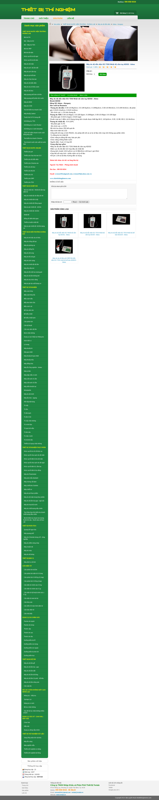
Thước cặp (27, 629)
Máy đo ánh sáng (29, 260)
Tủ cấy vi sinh (28, 436)
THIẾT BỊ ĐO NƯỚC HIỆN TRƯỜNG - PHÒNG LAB (79, 24)
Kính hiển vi (27, 341)
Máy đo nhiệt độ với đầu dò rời (33, 196)
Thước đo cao (28, 632)
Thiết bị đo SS (28, 174)
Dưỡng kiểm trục (29, 655)
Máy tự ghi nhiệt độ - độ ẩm (32, 207)
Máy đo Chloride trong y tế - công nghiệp (34, 538)
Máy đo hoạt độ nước (30, 504)
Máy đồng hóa (28, 363)
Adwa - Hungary (118, 24)
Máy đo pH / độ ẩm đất (31, 68)
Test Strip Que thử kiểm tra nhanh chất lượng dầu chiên (34, 513)
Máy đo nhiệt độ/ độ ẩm (31, 264)
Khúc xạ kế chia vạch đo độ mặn (34, 455)
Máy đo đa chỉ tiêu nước (31, 87)
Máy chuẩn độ (28, 547)
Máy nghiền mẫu (29, 745)
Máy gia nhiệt (28, 352)
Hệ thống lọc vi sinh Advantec (33, 129)
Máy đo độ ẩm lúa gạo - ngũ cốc (34, 501)
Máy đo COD (28, 106)
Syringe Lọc (28, 699)
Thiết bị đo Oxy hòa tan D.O (32, 155)
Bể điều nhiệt (28, 314)
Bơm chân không (29, 333)
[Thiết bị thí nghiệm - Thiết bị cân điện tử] (48, 9)
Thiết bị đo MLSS (29, 171)
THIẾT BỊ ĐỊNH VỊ (28, 558)
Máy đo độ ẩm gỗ (29, 663)
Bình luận (83, 95)
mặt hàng (127, 13)
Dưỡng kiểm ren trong (31, 644)
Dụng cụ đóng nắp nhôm (32, 730)
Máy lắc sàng (28, 741)
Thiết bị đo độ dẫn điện (31, 159)
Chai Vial (27, 722)
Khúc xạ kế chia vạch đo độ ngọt (34, 462)
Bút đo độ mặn (28, 52)
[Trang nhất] (50, 24)
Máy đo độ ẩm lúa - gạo (31, 667)
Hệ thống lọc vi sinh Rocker (32, 125)
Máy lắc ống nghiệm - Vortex (33, 367)
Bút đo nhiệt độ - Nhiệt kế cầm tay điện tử (34, 191)
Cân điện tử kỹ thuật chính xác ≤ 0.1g (33, 593)
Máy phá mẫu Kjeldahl (31, 478)
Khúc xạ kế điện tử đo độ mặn (33, 459)
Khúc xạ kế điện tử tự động (32, 470)
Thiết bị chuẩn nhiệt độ (31, 222)
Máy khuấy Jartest (29, 113)
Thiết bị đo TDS (29, 182)
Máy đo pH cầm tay (30, 71)
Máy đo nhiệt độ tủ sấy (31, 199)
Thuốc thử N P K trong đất (32, 117)
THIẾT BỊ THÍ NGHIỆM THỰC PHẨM (34, 447)
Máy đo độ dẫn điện (30, 83)
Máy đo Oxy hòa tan (30, 79)
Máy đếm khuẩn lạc (30, 386)
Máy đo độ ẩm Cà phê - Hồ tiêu (34, 678)
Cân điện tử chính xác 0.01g (33, 585)
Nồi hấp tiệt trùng (29, 402)
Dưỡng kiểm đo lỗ (29, 640)
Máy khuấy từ (28, 348)
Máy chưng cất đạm (30, 482)
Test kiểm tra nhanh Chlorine (33, 138)
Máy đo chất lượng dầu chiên (33, 508)
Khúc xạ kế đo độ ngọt (31, 56)
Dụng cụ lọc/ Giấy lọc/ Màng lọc (34, 337)
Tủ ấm (26, 409)
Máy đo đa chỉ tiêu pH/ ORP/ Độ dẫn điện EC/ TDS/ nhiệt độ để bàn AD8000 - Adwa (64, 260)
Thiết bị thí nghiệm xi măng (32, 749)
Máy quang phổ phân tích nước (34, 98)
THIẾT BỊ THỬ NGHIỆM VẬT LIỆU (33, 734)
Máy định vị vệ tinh (30, 562)
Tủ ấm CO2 (27, 417)
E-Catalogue (72, 95)
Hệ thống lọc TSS (29, 121)
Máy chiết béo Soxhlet (31, 485)
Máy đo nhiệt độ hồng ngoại (33, 203)
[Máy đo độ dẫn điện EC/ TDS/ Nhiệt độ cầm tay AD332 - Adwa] (67, 91)
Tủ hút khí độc (28, 440)
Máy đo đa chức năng (31, 279)
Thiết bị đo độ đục (29, 167)
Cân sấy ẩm (28, 686)
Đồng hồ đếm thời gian (31, 218)
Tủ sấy (26, 405)
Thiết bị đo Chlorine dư (31, 163)
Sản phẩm (57, 24)
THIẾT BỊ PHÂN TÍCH (29, 526)
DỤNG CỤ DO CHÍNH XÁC (31, 617)
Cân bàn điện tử (29, 610)
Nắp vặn (26, 726)
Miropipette (27, 390)
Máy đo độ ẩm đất (29, 671)
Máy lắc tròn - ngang (30, 398)
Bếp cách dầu (28, 299)
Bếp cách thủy (28, 291)
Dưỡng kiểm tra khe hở (31, 652)
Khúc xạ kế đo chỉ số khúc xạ (33, 451)
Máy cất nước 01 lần (30, 379)
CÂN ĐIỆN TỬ (27, 566)
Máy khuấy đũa (29, 360)
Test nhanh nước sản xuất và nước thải (34, 143)
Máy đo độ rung (29, 253)
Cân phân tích (28, 321)
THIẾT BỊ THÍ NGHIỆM (29, 287)
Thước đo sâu (28, 636)
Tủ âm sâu (27, 432)
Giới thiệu (25, 788)
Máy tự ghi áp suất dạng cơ (32, 283)
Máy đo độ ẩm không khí (31, 276)
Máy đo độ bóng (29, 554)
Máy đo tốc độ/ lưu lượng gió (33, 272)
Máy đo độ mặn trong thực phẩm (34, 497)
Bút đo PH (27, 37)
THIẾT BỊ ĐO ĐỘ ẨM (29, 659)
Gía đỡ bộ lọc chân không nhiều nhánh (33, 712)
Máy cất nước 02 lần (30, 382)
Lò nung (26, 344)
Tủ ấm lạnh (27, 413)
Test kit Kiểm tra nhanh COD (33, 110)
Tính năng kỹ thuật (57, 95)
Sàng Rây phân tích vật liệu (32, 737)
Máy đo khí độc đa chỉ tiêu (32, 237)
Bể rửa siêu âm (29, 310)
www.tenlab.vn (61, 795)
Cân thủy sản (28, 602)
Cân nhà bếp (28, 613)
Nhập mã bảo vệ (56, 202)
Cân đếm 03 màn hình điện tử (33, 606)
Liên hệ (24, 793)
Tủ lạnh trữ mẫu (29, 428)
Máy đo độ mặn (29, 64)
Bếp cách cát (28, 306)
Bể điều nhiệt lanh (30, 318)
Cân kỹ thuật (28, 325)
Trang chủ (25, 785)
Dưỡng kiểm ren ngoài (31, 648)
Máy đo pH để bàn (30, 75)
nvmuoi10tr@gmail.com (63, 792)
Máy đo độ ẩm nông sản (31, 682)
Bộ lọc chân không (30, 707)
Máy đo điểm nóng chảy (31, 543)
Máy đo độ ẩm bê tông (31, 674)
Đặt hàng (103, 74)
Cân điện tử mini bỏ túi (31, 598)
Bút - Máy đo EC (29, 41)
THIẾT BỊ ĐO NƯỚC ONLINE (31, 148)
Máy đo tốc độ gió (29, 257)
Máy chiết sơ (28, 489)
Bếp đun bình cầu (29, 302)
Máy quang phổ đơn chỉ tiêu (33, 94)
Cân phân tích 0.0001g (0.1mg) (34, 577)
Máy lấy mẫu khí (29, 268)
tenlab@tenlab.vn (77, 792)
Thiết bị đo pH (28, 152)
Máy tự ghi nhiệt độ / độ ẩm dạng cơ (34, 227)
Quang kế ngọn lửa (30, 529)
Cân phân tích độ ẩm (30, 569)
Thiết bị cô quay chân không (33, 443)
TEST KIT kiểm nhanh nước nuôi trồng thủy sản (34, 133)
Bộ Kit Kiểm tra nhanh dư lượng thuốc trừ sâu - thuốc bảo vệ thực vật (33, 520)
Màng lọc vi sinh (29, 703)
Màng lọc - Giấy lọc (30, 695)
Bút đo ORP (27, 49)
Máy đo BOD (28, 102)
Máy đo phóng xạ (29, 245)
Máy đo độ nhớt (29, 394)
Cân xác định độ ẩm (30, 329)
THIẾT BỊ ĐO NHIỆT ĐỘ (30, 186)
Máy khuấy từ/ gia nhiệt (31, 356)
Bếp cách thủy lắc (29, 295)
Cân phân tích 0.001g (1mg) (33, 581)
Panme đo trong (29, 625)
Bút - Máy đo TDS (29, 45)
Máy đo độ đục (28, 91)
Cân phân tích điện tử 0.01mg (33, 573)
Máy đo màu (28, 550)
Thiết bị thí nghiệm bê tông (32, 753)
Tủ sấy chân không (30, 421)
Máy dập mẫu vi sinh (30, 375)
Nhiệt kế (26, 215)
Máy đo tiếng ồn (29, 249)
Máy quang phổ (29, 533)
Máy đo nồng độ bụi (30, 241)
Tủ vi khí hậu (28, 424)
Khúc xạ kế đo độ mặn (31, 60)
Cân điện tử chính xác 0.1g (32, 589)
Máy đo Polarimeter (30, 474)
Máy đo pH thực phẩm (31, 493)
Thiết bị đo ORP (29, 178)
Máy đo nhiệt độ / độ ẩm (31, 211)
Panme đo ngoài (29, 621)
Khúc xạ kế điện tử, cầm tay (32, 466)
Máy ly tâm (27, 371)
